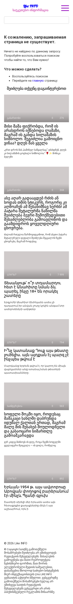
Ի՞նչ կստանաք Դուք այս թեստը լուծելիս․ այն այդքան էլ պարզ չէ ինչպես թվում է (36, 354)
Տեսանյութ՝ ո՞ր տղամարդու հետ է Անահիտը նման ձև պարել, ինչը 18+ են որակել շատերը (32, 289)
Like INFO (30, 6)
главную (38, 80)
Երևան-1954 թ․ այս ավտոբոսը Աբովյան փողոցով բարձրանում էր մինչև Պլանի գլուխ (36, 491)
